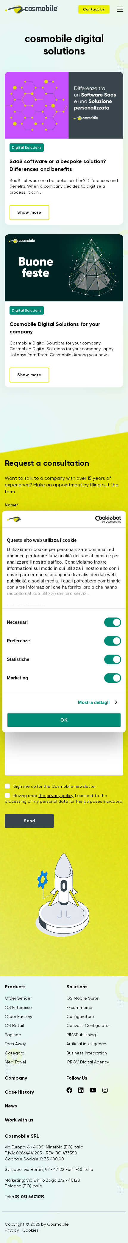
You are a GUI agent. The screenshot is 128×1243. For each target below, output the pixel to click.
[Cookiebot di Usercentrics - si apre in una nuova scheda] (95, 519)
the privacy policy (55, 795)
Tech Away (15, 1043)
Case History (19, 1092)
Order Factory (18, 1016)
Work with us (19, 1120)
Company (16, 1078)
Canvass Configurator (88, 1025)
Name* (11, 505)
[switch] (112, 641)
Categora (14, 1053)
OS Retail (14, 1025)
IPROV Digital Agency (87, 1062)
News (11, 1106)
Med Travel (15, 1062)
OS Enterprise (18, 1007)
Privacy (12, 1230)
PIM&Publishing (81, 1034)
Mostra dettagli (94, 702)
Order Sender (18, 998)
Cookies (30, 1230)
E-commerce (79, 1007)
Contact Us (94, 9)
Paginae (13, 1034)
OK (64, 720)
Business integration (86, 1053)
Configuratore (80, 1016)
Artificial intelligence (86, 1043)
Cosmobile (58, 1224)
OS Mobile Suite (82, 998)
